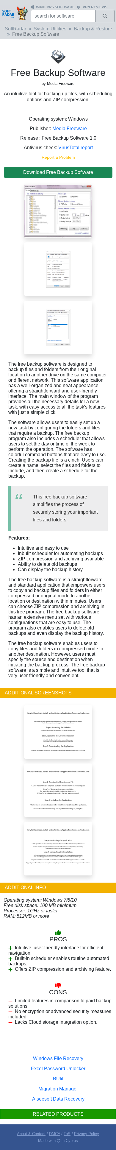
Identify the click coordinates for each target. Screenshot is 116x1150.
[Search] (105, 16)
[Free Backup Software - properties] (58, 268)
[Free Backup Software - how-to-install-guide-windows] (58, 789)
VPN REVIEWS (95, 7)
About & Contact (31, 1134)
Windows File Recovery (58, 1058)
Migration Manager (58, 1088)
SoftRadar (15, 28)
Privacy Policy (86, 1134)
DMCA (54, 1134)
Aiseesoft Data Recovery (58, 1098)
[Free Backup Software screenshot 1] (58, 210)
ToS (67, 1134)
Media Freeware (69, 128)
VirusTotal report (75, 147)
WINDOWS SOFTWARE (55, 7)
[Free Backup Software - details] (58, 327)
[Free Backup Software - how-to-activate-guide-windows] (58, 848)
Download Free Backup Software (58, 172)
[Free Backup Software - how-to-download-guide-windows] (58, 731)
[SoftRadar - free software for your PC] (14, 13)
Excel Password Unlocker (58, 1068)
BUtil (58, 1078)
